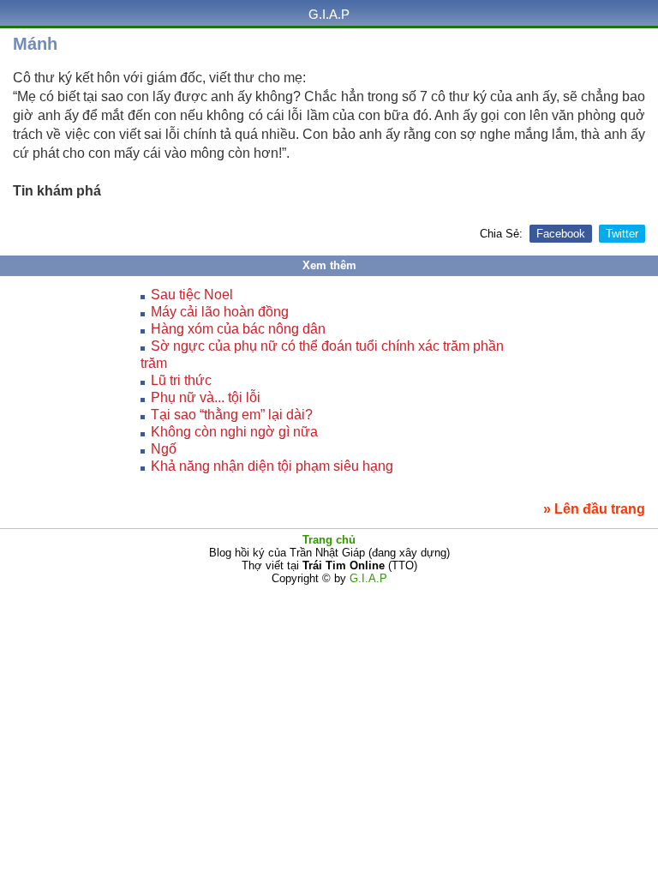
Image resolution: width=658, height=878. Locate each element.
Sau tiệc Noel (192, 294)
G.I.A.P (329, 14)
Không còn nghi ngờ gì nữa (234, 431)
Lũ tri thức (181, 380)
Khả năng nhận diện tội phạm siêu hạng (272, 466)
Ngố (163, 449)
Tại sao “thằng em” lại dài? (232, 414)
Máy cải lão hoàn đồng (220, 311)
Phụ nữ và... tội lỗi (205, 397)
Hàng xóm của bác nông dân (238, 329)
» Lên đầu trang (594, 509)
